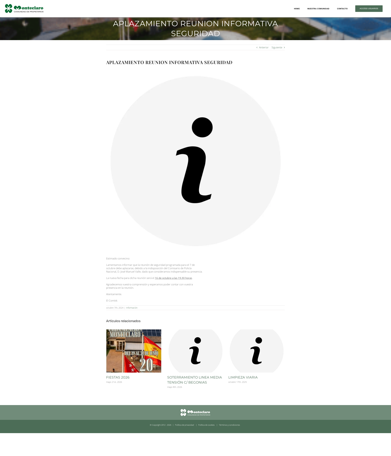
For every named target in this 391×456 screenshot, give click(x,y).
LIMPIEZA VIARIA (243, 377)
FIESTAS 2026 (117, 377)
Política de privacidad (184, 425)
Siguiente (277, 47)
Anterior (264, 47)
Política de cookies (206, 425)
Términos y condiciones (229, 425)
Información (131, 307)
